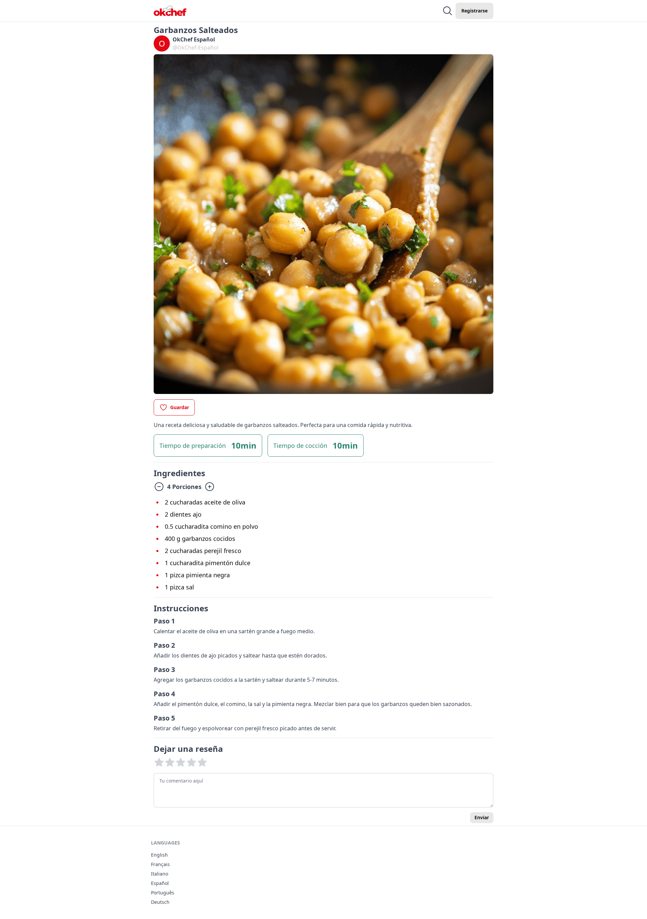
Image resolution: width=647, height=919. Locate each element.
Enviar (481, 817)
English (159, 855)
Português (162, 892)
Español (160, 883)
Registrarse (474, 10)
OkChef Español (194, 39)
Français (160, 864)
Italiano (159, 873)
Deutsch (160, 902)
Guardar (179, 407)
